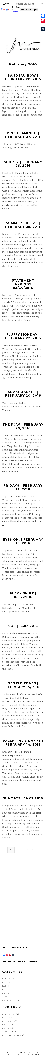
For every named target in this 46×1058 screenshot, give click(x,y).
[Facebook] (42, 15)
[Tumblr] (42, 28)
